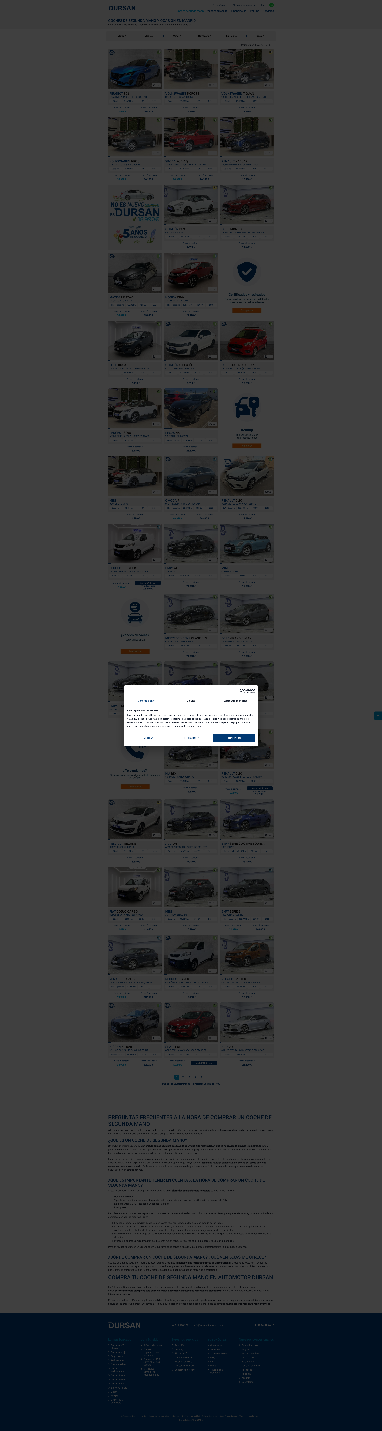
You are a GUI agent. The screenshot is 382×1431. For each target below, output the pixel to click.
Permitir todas (234, 738)
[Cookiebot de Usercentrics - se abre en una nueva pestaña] (242, 691)
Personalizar (189, 738)
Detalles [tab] (191, 700)
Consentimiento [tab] (146, 700)
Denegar (148, 738)
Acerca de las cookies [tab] (235, 700)
